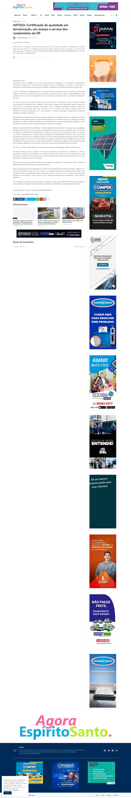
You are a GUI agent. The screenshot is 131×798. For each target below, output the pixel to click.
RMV (53, 15)
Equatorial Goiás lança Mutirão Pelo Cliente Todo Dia (72, 221)
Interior (59, 15)
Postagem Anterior (19, 246)
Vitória (47, 15)
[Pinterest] (41, 199)
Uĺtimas (33, 15)
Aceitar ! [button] (7, 793)
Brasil (75, 15)
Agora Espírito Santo (29, 795)
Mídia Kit (115, 795)
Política (89, 15)
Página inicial (16, 21)
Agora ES (17, 15)
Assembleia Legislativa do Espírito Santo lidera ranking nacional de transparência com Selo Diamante (23, 222)
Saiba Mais (15, 790)
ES (41, 15)
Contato (109, 795)
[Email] (44, 199)
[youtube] (112, 750)
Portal (25, 15)
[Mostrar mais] (48, 199)
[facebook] (104, 750)
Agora (23, 21)
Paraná (36, 194)
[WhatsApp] (37, 199)
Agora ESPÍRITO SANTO (27, 194)
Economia (68, 15)
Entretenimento (99, 15)
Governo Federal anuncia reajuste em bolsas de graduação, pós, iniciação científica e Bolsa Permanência (48, 222)
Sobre (102, 795)
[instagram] (116, 750)
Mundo (82, 15)
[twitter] (108, 750)
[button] (112, 15)
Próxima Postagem (78, 246)
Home (97, 795)
